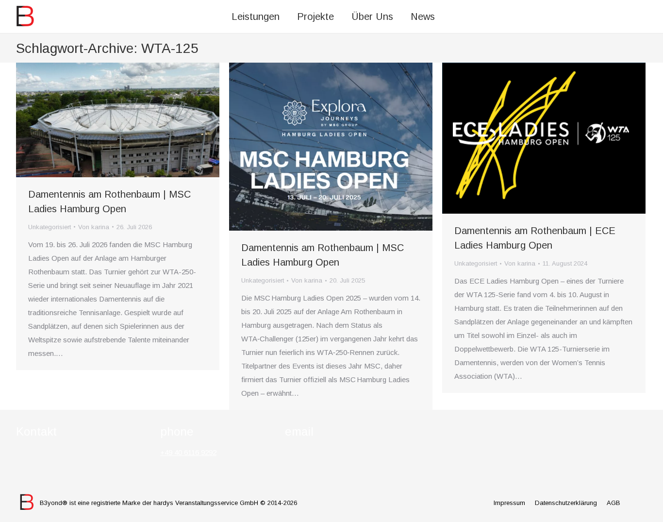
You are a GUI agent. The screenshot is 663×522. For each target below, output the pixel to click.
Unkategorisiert (49, 227)
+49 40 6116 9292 (188, 452)
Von (93, 227)
